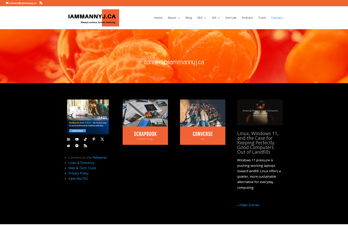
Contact (277, 18)
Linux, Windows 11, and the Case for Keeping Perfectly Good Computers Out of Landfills (258, 142)
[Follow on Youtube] (77, 139)
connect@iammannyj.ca (174, 61)
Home (158, 18)
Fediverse (99, 157)
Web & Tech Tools (82, 168)
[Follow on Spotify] (77, 145)
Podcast (247, 18)
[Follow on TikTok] (85, 139)
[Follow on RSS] (85, 145)
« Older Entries (248, 205)
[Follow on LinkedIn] (68, 139)
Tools (262, 18)
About (172, 18)
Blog (189, 18)
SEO (200, 18)
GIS (214, 18)
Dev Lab (231, 18)
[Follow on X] (102, 139)
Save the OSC (78, 178)
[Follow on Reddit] (68, 145)
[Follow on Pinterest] (94, 139)
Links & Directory (81, 163)
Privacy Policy (78, 173)
